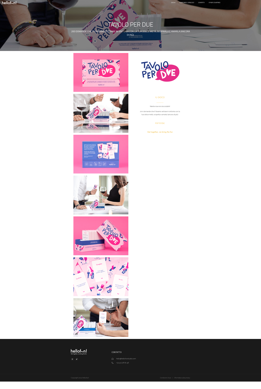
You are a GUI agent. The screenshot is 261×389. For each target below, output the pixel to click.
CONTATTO (201, 2)
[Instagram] (72, 359)
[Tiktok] (76, 359)
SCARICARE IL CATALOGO (186, 2)
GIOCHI (173, 2)
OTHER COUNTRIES (214, 2)
